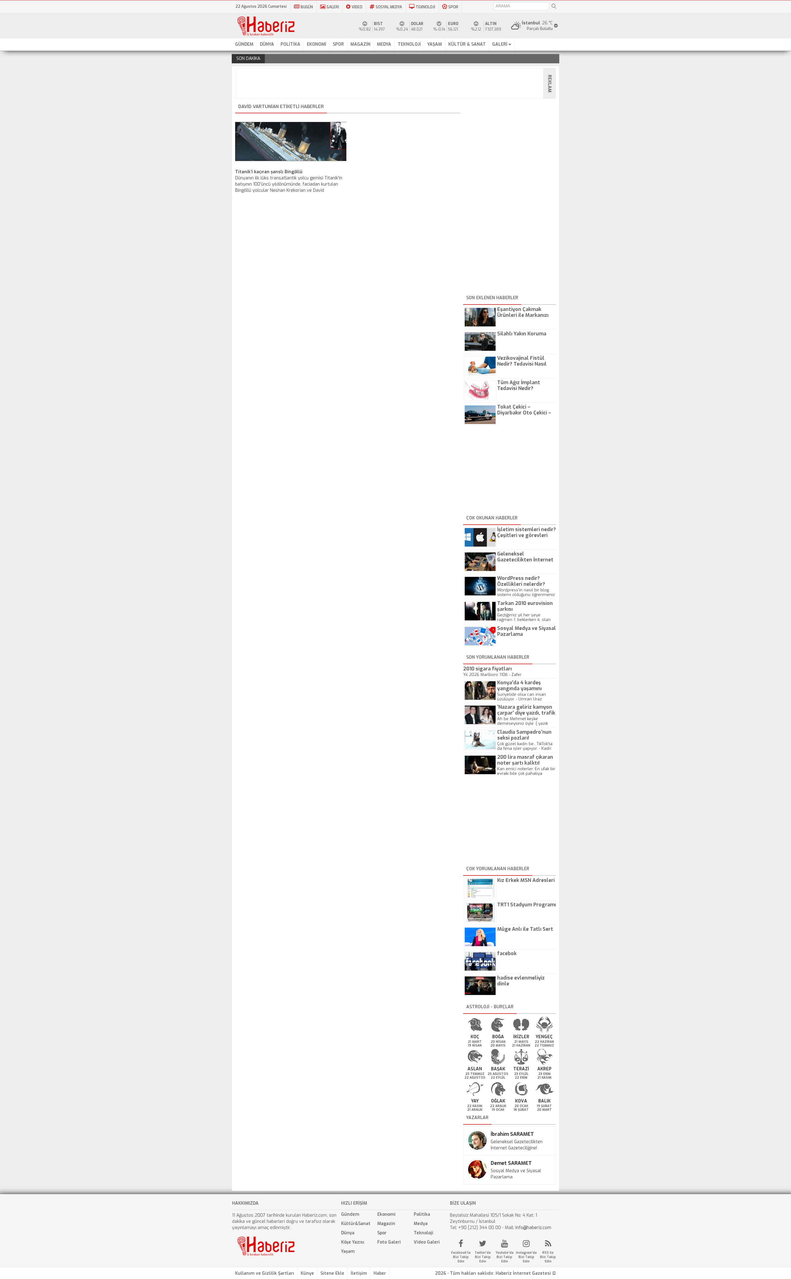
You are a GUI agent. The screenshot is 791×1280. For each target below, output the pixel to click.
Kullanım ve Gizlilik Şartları (264, 1273)
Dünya (347, 1233)
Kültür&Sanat (355, 1224)
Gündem (350, 1214)
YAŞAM (434, 44)
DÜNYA (267, 44)
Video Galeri (427, 1242)
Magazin (386, 1224)
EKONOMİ (316, 44)
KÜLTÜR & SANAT (467, 44)
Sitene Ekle (332, 1273)
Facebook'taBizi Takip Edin (461, 1257)
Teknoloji (423, 1233)
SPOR (453, 7)
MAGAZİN (360, 44)
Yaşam (348, 1251)
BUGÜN (307, 7)
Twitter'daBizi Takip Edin (483, 1257)
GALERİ (333, 7)
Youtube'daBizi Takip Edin (505, 1257)
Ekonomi (386, 1214)
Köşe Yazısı (352, 1242)
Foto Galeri (389, 1242)
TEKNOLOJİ (425, 7)
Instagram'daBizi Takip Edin (526, 1257)
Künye (307, 1273)
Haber (380, 1273)
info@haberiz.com (533, 1228)
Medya (421, 1224)
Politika (422, 1214)
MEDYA (384, 44)
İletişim (359, 1273)
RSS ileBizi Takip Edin (548, 1257)
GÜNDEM (244, 44)
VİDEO (357, 7)
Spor (382, 1233)
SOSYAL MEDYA (389, 7)
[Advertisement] (397, 83)
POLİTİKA (290, 44)
